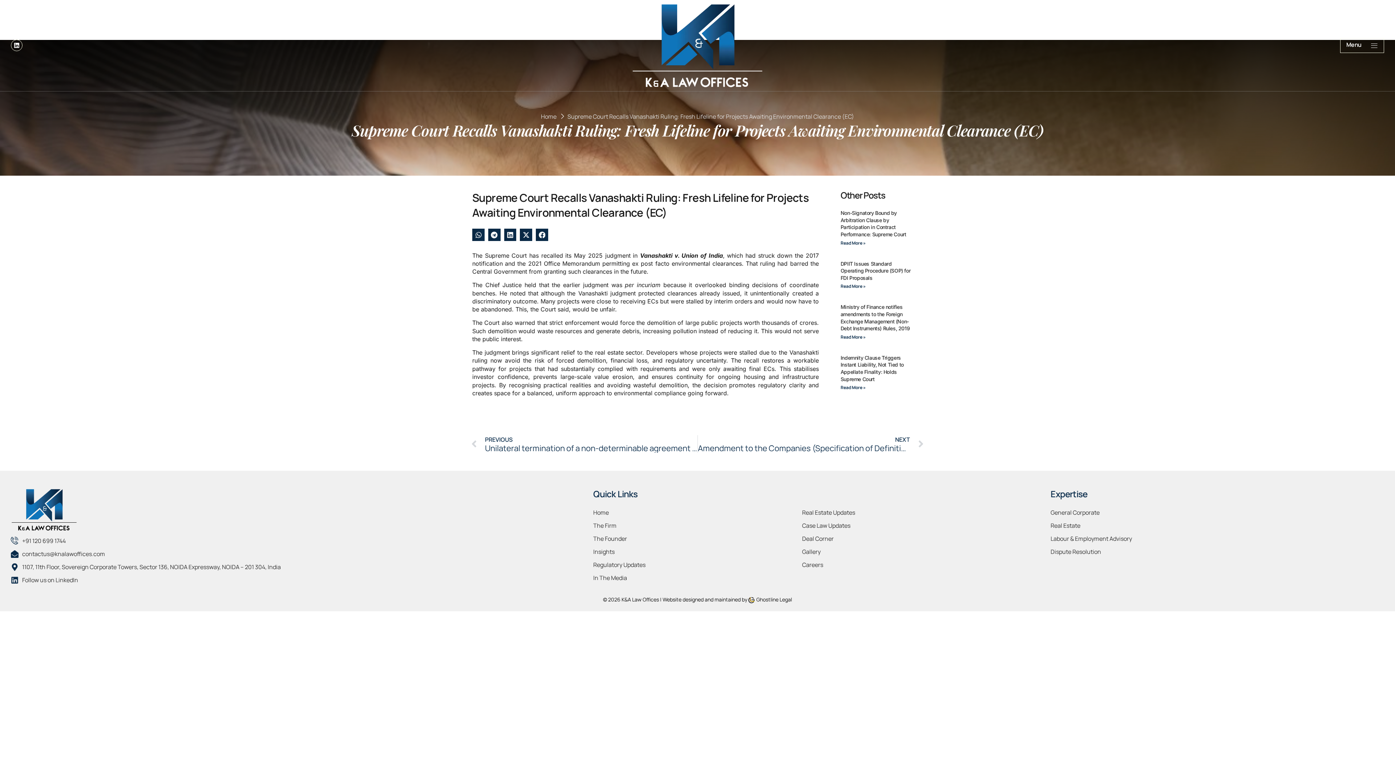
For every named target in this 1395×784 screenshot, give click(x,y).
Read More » (853, 243)
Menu (1354, 45)
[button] (478, 235)
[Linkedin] (17, 45)
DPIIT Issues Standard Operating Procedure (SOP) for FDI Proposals (875, 271)
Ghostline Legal (774, 599)
